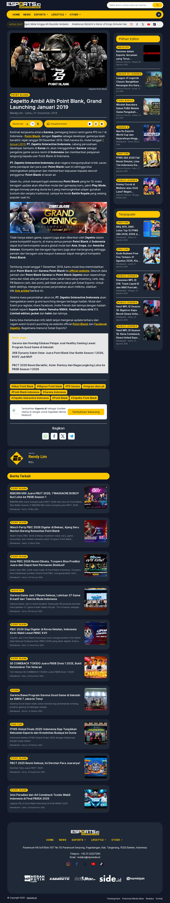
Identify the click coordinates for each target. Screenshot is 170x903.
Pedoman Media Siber (133, 898)
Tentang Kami (113, 898)
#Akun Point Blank (22, 386)
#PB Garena (72, 386)
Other (74, 14)
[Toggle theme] (158, 14)
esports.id (32, 898)
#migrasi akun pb (93, 386)
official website (79, 271)
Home (16, 14)
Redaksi (150, 898)
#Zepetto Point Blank (84, 398)
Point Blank (81, 324)
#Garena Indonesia (54, 392)
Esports (40, 14)
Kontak (159, 898)
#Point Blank (60, 398)
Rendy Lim (16, 113)
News (27, 14)
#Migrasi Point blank (49, 386)
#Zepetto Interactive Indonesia (30, 398)
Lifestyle (58, 14)
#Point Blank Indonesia (25, 392)
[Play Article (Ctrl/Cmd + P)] (90, 123)
